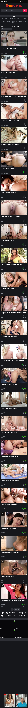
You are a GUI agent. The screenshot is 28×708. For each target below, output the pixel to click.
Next (16, 609)
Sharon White (21, 19)
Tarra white (4, 19)
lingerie (24, 18)
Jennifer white (12, 18)
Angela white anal (5, 21)
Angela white (4, 18)
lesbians (18, 18)
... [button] (11, 609)
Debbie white (14, 21)
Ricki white (11, 19)
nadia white (21, 21)
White (16, 19)
